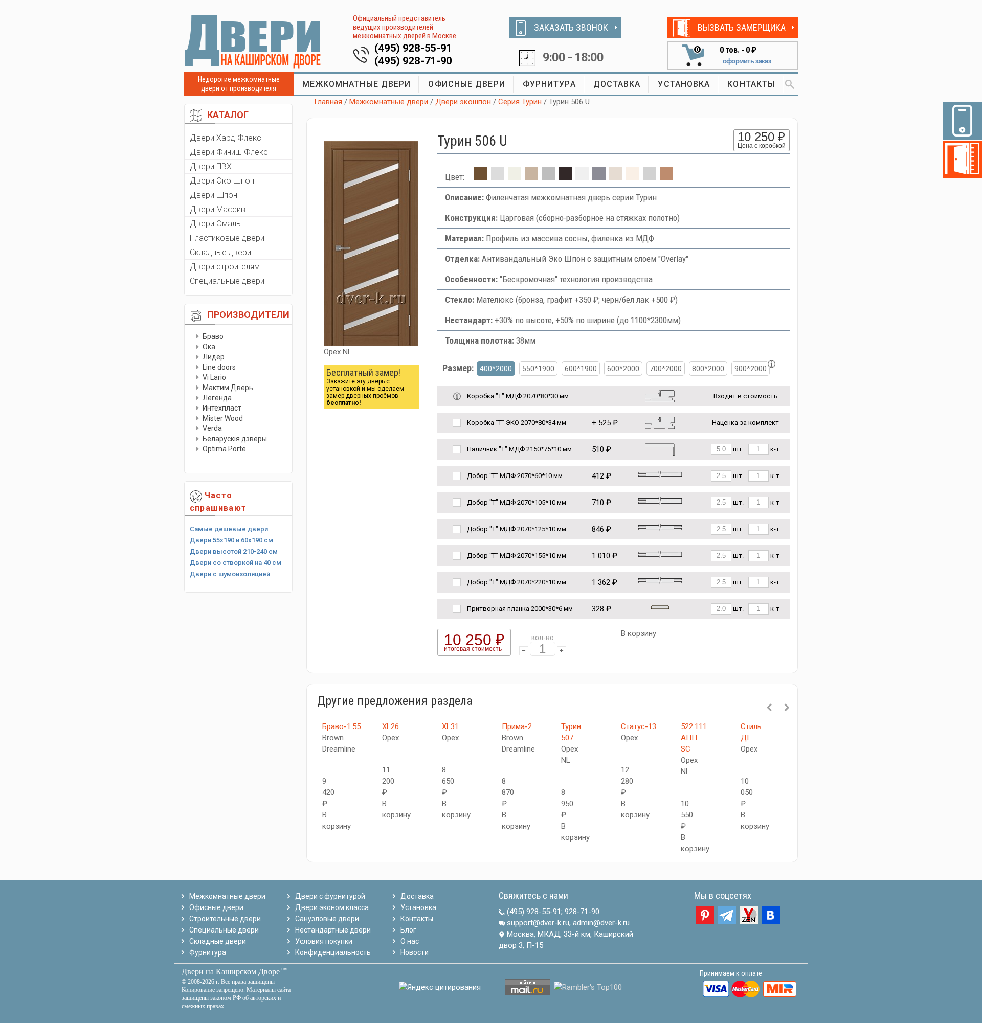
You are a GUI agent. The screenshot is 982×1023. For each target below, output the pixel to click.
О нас (409, 941)
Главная (328, 101)
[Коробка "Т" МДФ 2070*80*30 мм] (660, 395)
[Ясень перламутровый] (615, 177)
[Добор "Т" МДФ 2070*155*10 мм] (660, 553)
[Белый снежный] (582, 177)
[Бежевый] (514, 177)
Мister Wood (223, 418)
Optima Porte (224, 449)
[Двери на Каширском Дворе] (253, 41)
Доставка (417, 896)
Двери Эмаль (215, 224)
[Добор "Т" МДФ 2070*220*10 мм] (660, 580)
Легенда (217, 398)
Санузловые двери (327, 919)
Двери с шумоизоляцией (230, 574)
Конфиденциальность (333, 952)
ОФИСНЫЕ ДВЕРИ (466, 84)
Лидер (214, 357)
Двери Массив (218, 209)
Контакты (416, 919)
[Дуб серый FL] (548, 177)
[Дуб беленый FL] (531, 177)
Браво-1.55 (341, 726)
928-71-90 (582, 911)
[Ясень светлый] (632, 177)
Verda (212, 428)
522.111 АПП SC (694, 738)
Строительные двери (225, 919)
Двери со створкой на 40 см (235, 562)
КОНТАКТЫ (751, 84)
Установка (418, 907)
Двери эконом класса (332, 907)
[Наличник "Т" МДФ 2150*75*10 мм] (660, 448)
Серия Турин (520, 101)
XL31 (450, 726)
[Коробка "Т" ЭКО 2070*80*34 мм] (660, 422)
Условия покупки (323, 941)
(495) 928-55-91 (413, 48)
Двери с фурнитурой (330, 896)
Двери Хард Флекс (225, 138)
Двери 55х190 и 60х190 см (231, 540)
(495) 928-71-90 (413, 61)
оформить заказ (747, 61)
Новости (414, 952)
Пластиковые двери (227, 238)
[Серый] (599, 177)
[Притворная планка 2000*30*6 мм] (660, 606)
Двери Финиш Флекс (229, 152)
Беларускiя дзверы (235, 439)
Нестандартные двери (333, 930)
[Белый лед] (497, 177)
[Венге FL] (565, 177)
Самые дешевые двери (229, 529)
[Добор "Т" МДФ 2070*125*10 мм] (660, 527)
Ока (209, 347)
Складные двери (220, 252)
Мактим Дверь (228, 387)
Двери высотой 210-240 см (234, 551)
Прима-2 (517, 726)
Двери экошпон (463, 101)
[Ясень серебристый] (649, 177)
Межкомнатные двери (388, 101)
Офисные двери (216, 907)
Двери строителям (225, 266)
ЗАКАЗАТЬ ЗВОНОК (571, 27)
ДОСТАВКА (617, 84)
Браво (213, 336)
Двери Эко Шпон (222, 181)
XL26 (390, 726)
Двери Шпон (213, 195)
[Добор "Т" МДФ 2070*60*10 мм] (660, 474)
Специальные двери (227, 281)
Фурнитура (207, 952)
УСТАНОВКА (684, 84)
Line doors (219, 367)
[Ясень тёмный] (666, 177)
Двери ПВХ (211, 166)
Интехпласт (222, 408)
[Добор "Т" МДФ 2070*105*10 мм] (660, 500)
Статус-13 (638, 726)
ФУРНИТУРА (549, 84)
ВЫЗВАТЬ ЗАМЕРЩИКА (742, 27)
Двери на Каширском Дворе (231, 971)
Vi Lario (214, 377)
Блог (408, 930)
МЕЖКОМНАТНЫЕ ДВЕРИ (356, 84)
